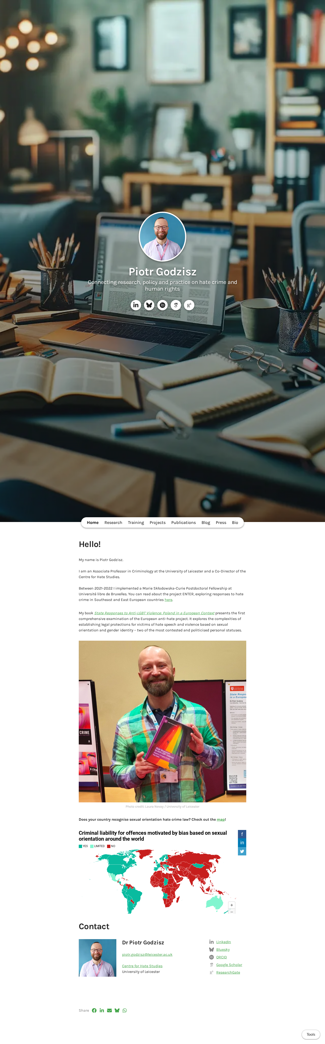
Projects (158, 522)
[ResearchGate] (189, 305)
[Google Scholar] (176, 305)
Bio (235, 522)
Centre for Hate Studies (142, 966)
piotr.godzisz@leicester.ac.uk (147, 954)
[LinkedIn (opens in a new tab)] (101, 1010)
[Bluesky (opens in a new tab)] (117, 1010)
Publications (183, 522)
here (168, 599)
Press (221, 522)
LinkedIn (223, 942)
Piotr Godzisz (162, 271)
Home (93, 522)
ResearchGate (228, 972)
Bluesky (223, 949)
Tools (311, 1034)
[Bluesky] (149, 305)
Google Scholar (229, 964)
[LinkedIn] (136, 305)
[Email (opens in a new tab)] (109, 1010)
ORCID (221, 957)
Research (113, 522)
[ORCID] (162, 305)
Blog (206, 522)
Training (136, 522)
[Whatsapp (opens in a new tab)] (124, 1010)
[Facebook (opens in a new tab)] (94, 1010)
